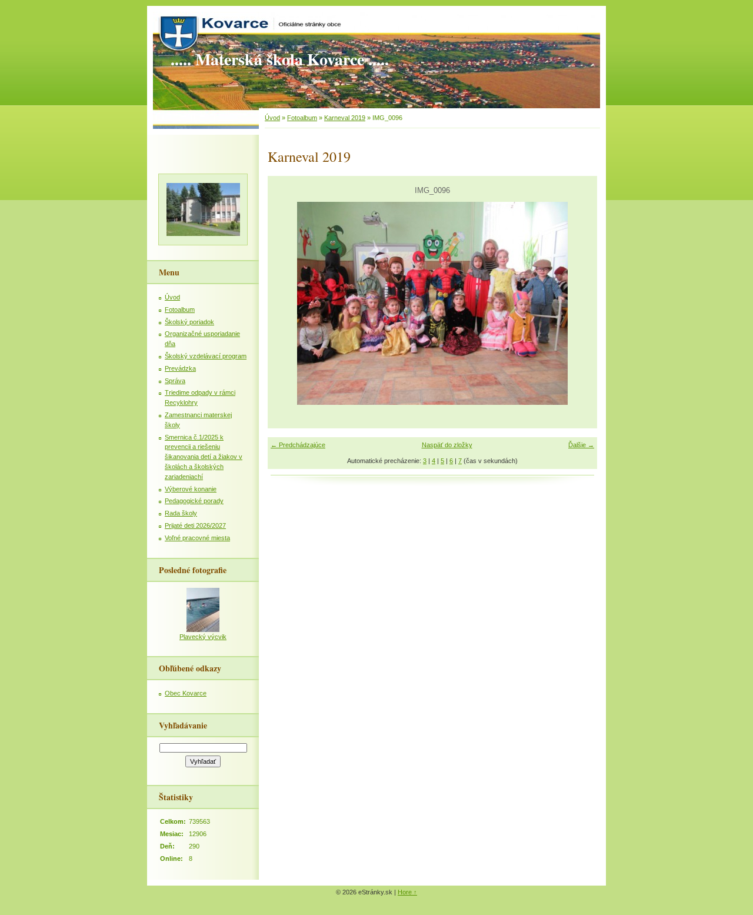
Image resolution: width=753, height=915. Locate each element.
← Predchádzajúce (298, 444)
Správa (175, 380)
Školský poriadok (189, 321)
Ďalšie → (581, 444)
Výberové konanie (190, 489)
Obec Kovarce (185, 693)
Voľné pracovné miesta (197, 537)
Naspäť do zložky (447, 444)
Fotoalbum (302, 117)
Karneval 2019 (344, 117)
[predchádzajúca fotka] (287, 303)
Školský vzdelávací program (205, 356)
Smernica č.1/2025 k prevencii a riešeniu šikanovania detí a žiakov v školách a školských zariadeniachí (203, 457)
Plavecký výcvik (202, 636)
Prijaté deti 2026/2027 (195, 525)
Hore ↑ (407, 892)
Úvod (272, 117)
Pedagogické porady (194, 500)
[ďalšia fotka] (578, 303)
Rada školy (181, 513)
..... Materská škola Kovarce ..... (280, 59)
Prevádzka (180, 368)
